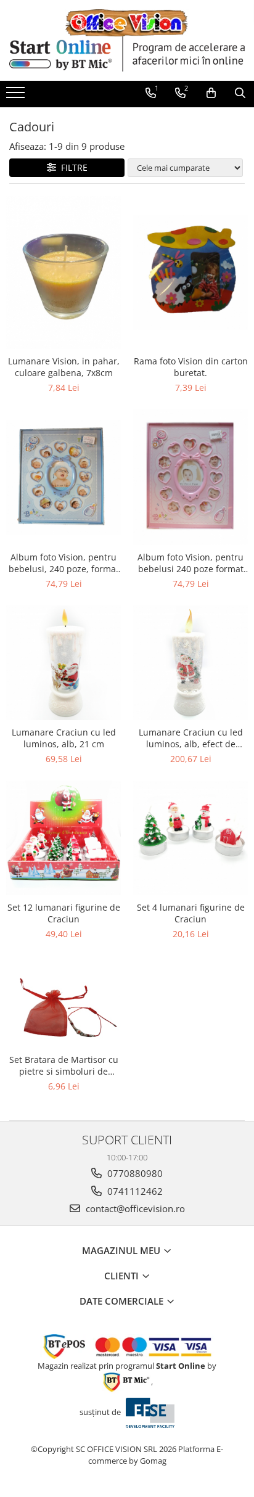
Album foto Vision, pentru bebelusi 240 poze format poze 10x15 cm (190, 563)
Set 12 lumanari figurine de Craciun (63, 913)
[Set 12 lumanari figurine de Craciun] (63, 838)
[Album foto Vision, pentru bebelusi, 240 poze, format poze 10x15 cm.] (63, 477)
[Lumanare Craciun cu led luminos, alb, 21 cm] (63, 662)
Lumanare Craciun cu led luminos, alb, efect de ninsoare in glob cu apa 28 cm (190, 738)
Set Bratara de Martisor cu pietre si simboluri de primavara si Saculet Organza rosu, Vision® (63, 1065)
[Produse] (17, 96)
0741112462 (134, 1191)
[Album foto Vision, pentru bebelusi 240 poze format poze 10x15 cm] (190, 477)
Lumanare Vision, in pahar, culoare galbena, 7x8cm (64, 367)
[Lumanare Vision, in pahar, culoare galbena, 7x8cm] (63, 272)
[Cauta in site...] (240, 93)
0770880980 (134, 1173)
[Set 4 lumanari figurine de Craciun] (190, 838)
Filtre (72, 167)
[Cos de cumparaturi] (211, 93)
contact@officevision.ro (134, 1208)
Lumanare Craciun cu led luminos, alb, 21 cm (64, 738)
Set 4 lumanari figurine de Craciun (191, 913)
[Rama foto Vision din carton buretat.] (190, 272)
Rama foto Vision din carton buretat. (191, 367)
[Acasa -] (127, 22)
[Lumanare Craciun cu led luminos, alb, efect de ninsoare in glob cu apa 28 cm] (190, 662)
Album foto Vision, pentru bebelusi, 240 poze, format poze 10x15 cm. (64, 563)
